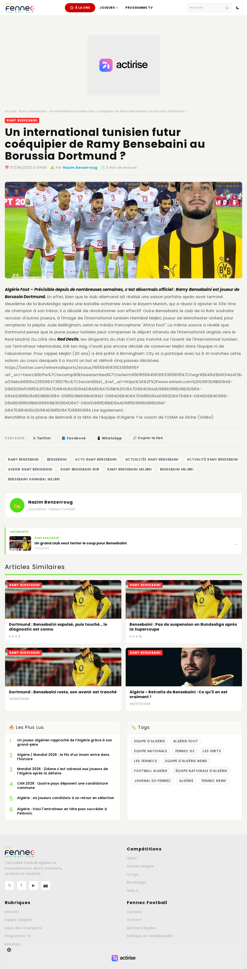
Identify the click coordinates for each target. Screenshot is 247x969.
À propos (134, 911)
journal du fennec (152, 781)
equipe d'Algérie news (186, 761)
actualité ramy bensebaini (212, 459)
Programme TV (139, 8)
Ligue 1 (132, 858)
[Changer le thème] (237, 7)
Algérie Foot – (19, 289)
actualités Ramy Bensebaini (152, 459)
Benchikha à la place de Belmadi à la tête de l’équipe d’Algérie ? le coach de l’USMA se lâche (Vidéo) (109, 417)
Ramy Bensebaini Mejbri (129, 469)
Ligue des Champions (23, 928)
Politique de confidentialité (150, 936)
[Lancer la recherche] (227, 8)
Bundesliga (136, 882)
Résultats (13, 944)
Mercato (12, 911)
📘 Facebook (74, 438)
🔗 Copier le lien (148, 438)
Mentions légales (141, 928)
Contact (134, 919)
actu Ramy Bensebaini (96, 459)
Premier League (140, 866)
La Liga (133, 874)
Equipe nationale (150, 751)
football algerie (150, 771)
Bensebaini (57, 459)
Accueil (10, 111)
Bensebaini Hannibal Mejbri (34, 479)
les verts (212, 751)
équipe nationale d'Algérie (201, 771)
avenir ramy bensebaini (30, 469)
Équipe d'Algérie (18, 919)
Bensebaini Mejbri (176, 469)
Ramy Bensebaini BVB (80, 469)
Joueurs (109, 8)
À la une (82, 8)
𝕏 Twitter (42, 438)
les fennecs (145, 761)
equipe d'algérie (149, 741)
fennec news (214, 781)
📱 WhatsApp (109, 438)
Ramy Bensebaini (33, 111)
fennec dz (185, 751)
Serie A (132, 890)
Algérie (186, 781)
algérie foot (185, 741)
